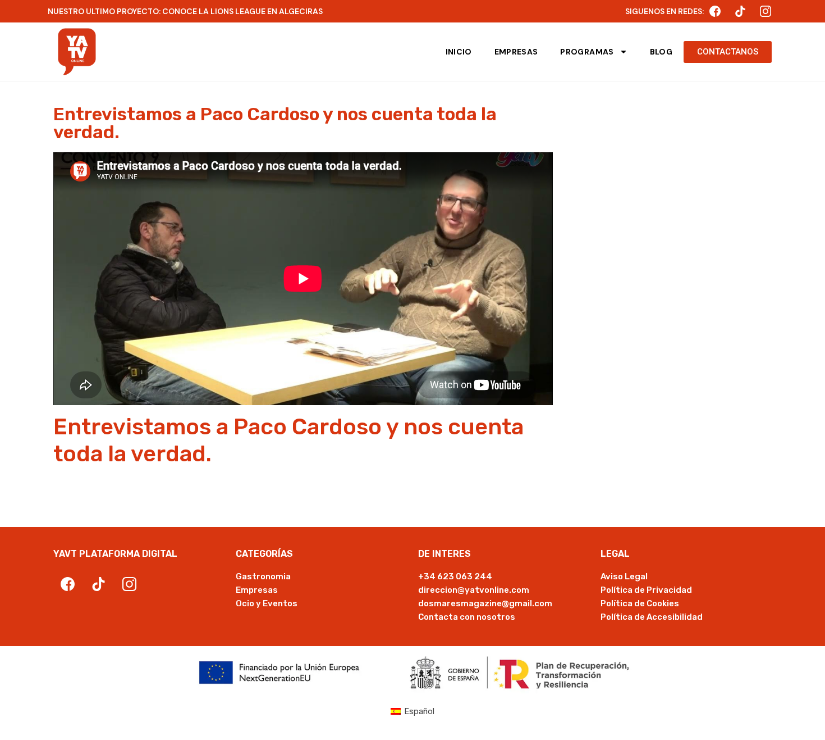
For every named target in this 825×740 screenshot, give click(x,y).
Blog (661, 52)
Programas (586, 52)
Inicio (459, 52)
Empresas (516, 52)
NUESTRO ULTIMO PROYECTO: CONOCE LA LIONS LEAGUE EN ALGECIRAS (185, 11)
